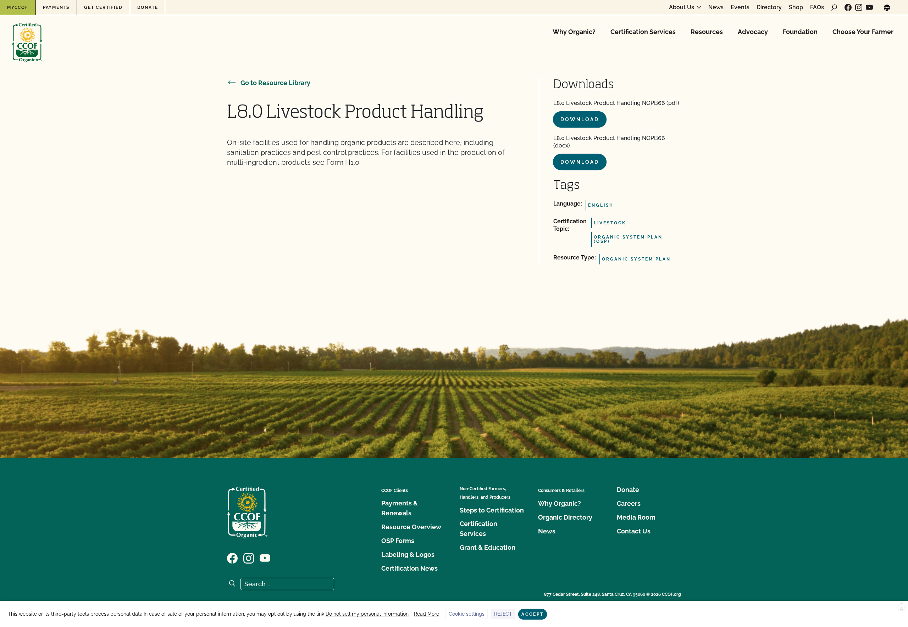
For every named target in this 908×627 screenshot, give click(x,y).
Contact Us (633, 531)
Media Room (636, 517)
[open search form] (834, 7)
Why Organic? (574, 31)
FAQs (817, 7)
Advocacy (753, 31)
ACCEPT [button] (532, 614)
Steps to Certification (492, 510)
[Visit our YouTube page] (869, 7)
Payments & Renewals (399, 508)
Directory (769, 7)
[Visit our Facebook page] (848, 7)
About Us (681, 7)
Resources (707, 31)
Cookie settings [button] (467, 614)
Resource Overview (411, 527)
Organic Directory (565, 517)
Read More (426, 614)
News (716, 7)
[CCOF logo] (27, 35)
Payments (56, 7)
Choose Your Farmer (862, 31)
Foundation (800, 31)
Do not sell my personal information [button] (367, 614)
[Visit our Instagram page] (858, 7)
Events (740, 7)
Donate (147, 7)
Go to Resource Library (275, 82)
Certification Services (643, 31)
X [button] (901, 607)
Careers (629, 503)
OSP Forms (397, 540)
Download (579, 119)
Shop (796, 7)
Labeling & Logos (407, 554)
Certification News (409, 568)
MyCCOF (17, 7)
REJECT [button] (503, 614)
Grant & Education (487, 547)
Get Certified (103, 7)
